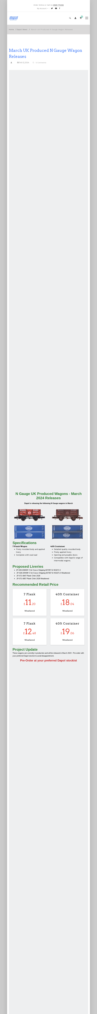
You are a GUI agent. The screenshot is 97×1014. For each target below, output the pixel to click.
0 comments (41, 63)
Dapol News (22, 29)
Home (11, 29)
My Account (41, 8)
